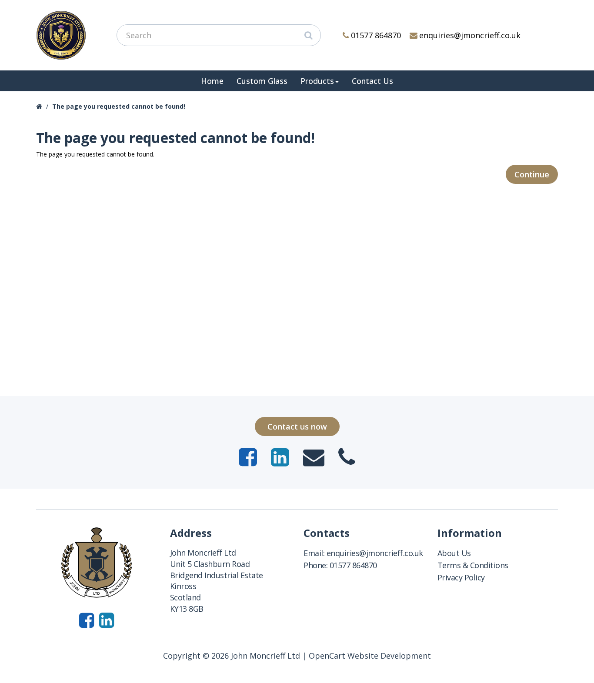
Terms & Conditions (472, 565)
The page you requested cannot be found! (118, 106)
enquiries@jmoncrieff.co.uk (470, 35)
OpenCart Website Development (370, 655)
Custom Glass (262, 81)
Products (317, 81)
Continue (531, 174)
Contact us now (297, 426)
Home (212, 81)
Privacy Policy (461, 577)
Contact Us (372, 81)
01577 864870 (376, 35)
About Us (454, 553)
